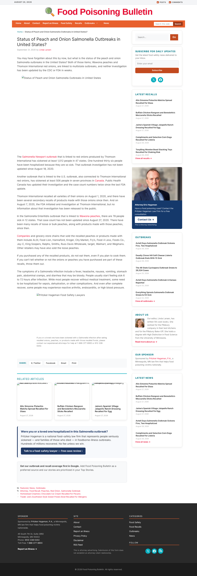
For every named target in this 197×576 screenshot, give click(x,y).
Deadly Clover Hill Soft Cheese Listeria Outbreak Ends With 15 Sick (154, 256)
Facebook (50, 363)
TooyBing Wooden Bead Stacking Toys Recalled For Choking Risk (154, 150)
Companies (23, 236)
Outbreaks (90, 23)
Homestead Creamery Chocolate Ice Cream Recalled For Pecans (50, 494)
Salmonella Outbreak (70, 491)
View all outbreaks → (145, 301)
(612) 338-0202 (32, 540)
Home (18, 23)
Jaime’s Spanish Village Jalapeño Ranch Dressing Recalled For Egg (154, 126)
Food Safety (66, 23)
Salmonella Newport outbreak (39, 156)
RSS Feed (78, 545)
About (27, 23)
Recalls (78, 23)
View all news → (142, 442)
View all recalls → (143, 158)
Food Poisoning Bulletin (105, 12)
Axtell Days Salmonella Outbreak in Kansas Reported (156, 281)
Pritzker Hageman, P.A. (160, 358)
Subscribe (157, 70)
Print (74, 363)
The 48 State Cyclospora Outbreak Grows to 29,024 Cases (156, 269)
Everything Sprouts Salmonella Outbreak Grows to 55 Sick (155, 293)
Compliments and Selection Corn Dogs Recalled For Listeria (154, 138)
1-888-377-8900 (35, 543)
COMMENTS (177, 2)
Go (174, 37)
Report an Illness (50, 23)
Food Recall (34, 491)
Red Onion (55, 491)
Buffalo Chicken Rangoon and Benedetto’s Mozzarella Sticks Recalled (155, 113)
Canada (99, 180)
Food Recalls (135, 527)
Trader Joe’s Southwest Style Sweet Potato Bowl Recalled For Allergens (53, 497)
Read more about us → (146, 341)
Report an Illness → (27, 549)
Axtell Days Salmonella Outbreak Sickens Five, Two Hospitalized (155, 244)
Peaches (45, 491)
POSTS (163, 2)
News (106, 23)
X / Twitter (36, 363)
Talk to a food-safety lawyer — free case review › (53, 450)
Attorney (24, 491)
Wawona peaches (90, 216)
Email (63, 363)
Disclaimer (79, 540)
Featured (24, 488)
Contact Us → (146, 219)
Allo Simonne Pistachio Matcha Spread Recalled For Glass (154, 101)
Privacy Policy (80, 536)
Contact (36, 23)
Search (178, 24)
